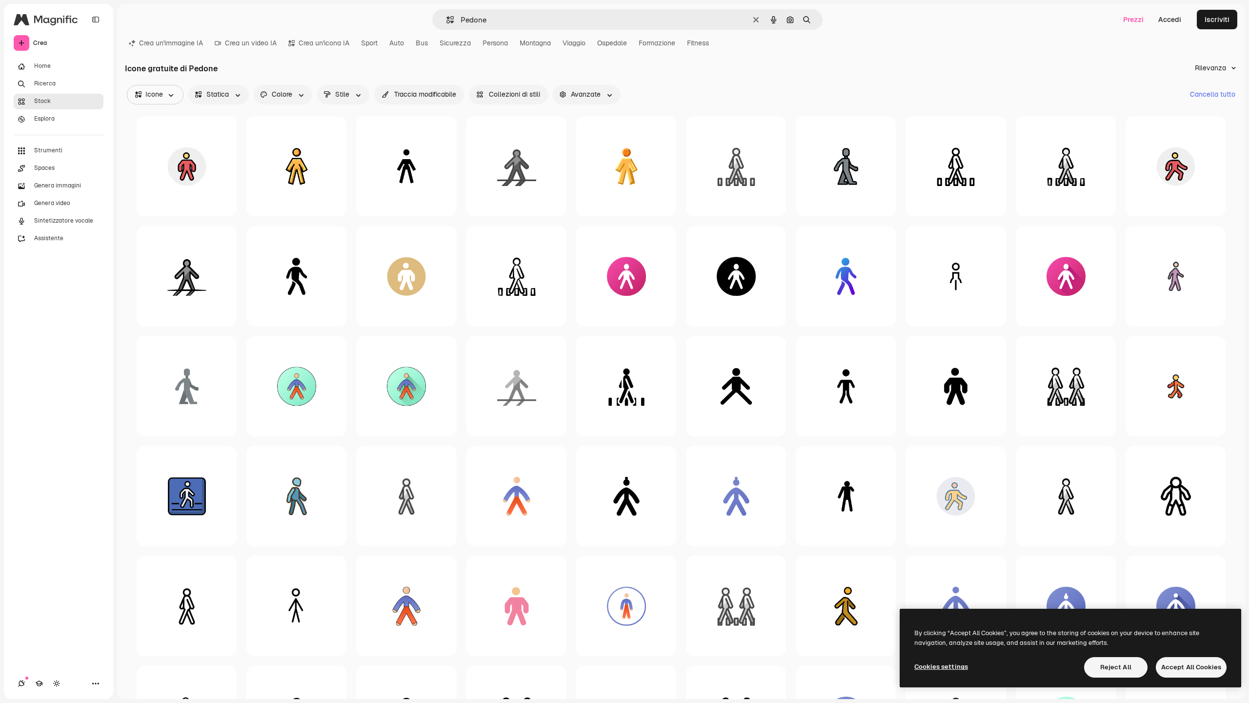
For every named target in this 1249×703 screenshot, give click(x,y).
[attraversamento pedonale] (187, 496)
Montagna (535, 43)
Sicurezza (455, 43)
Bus (422, 43)
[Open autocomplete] (446, 19)
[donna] (956, 276)
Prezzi (1133, 19)
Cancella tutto (1212, 94)
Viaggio (574, 43)
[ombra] (516, 166)
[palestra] (296, 166)
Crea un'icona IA (324, 43)
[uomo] (1176, 166)
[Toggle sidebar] (95, 19)
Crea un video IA (251, 43)
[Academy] (39, 683)
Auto (396, 43)
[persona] (187, 166)
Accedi (1169, 19)
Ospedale (612, 43)
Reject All (1115, 667)
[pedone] (736, 166)
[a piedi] (846, 166)
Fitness (698, 43)
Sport (369, 43)
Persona (495, 43)
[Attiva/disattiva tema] (56, 683)
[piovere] (1176, 276)
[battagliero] (1176, 496)
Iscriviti (1217, 19)
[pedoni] (1066, 386)
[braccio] (846, 496)
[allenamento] (626, 276)
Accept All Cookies (1191, 667)
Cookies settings (941, 666)
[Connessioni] (21, 683)
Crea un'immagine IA (171, 43)
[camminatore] (1176, 386)
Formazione (657, 43)
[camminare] (296, 276)
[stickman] (846, 386)
